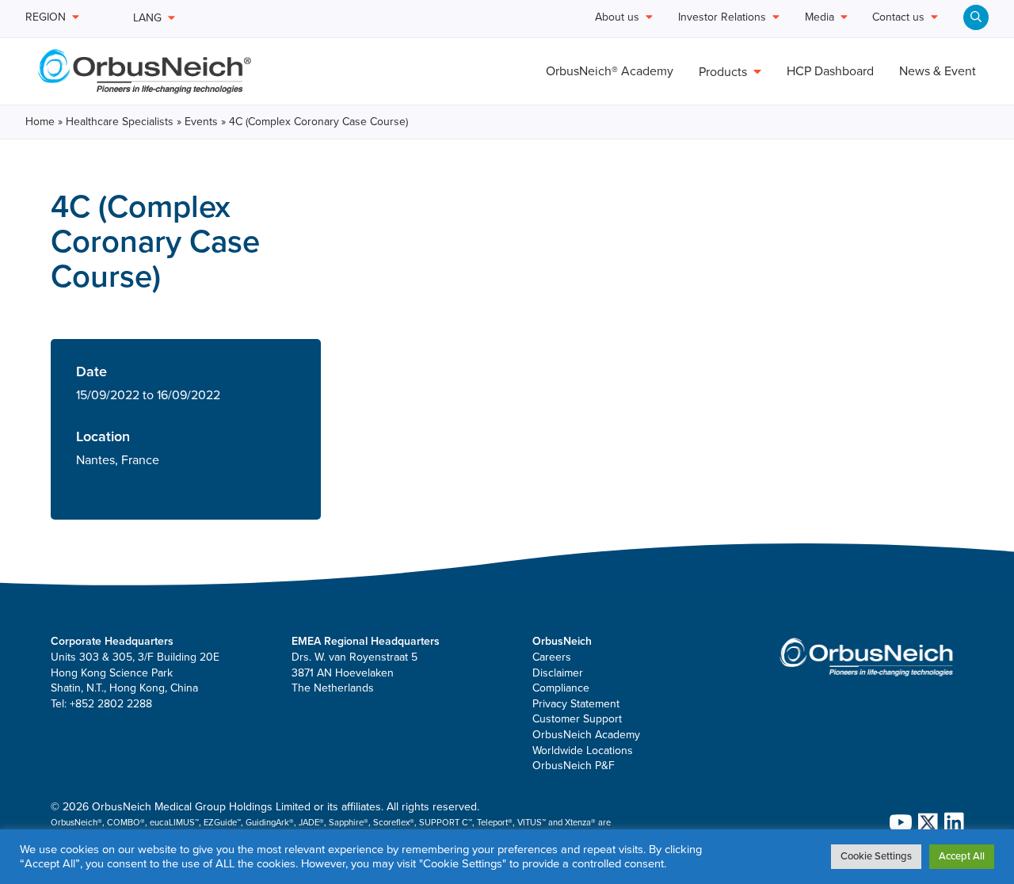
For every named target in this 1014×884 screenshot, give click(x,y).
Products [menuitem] (723, 72)
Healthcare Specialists (119, 121)
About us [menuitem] (617, 18)
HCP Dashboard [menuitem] (830, 71)
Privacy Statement (575, 704)
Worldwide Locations (582, 750)
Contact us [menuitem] (898, 18)
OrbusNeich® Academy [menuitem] (609, 71)
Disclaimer (557, 673)
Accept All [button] (962, 856)
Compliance (560, 688)
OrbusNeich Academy (586, 734)
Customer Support (577, 719)
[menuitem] (976, 17)
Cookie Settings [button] (876, 856)
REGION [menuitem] (45, 18)
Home (40, 121)
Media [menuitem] (819, 18)
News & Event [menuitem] (937, 71)
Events (201, 121)
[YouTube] (897, 822)
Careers (551, 657)
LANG (147, 18)
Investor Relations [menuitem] (722, 18)
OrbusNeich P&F (573, 765)
